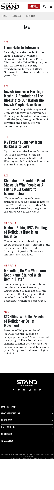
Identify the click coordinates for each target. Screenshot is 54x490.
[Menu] (51, 7)
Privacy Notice (15, 458)
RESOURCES (6, 420)
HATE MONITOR (8, 427)
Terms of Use (37, 458)
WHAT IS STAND (8, 406)
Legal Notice (48, 458)
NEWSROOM (6, 433)
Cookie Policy (26, 458)
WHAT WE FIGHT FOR (10, 413)
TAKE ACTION (7, 440)
